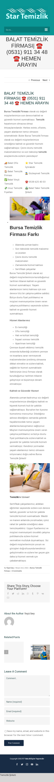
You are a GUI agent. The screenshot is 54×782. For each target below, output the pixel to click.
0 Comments (17, 571)
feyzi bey (10, 568)
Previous (35, 80)
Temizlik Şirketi (8, 775)
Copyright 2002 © (27, 759)
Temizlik (40, 119)
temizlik (42, 152)
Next (45, 80)
